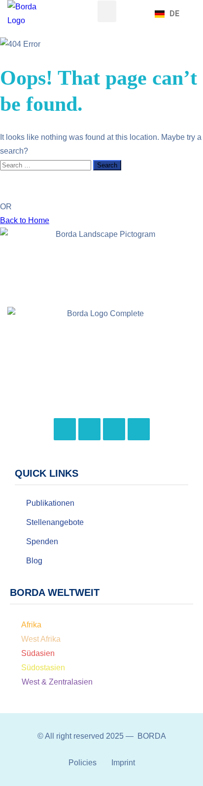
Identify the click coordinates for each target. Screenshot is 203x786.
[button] (107, 11)
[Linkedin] (139, 429)
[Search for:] (46, 165)
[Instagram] (89, 429)
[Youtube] (114, 429)
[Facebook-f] (65, 429)
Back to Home (24, 220)
